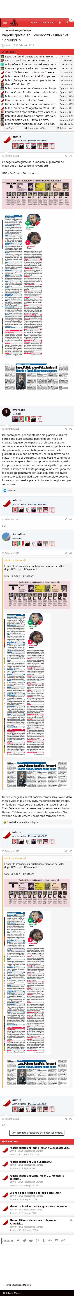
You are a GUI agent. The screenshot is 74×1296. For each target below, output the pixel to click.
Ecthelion (18, 534)
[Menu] (5, 22)
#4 (70, 553)
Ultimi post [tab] (8, 51)
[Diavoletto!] (15, 151)
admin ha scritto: (13, 560)
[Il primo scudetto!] (28, 424)
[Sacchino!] (46, 151)
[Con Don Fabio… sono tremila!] (34, 151)
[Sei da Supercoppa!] (40, 151)
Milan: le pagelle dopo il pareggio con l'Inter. (35, 1192)
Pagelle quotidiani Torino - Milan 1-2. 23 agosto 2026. (40, 1148)
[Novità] (59, 22)
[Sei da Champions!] (28, 151)
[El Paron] (21, 151)
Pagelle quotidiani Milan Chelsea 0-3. (31, 1161)
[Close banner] (71, 20)
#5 (70, 851)
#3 (70, 519)
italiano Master (13, 1293)
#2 (70, 428)
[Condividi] (66, 156)
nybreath (18, 410)
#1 (70, 155)
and (22, 822)
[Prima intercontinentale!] (51, 151)
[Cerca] (66, 22)
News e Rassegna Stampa (30, 1150)
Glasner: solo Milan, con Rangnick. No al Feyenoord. (40, 1206)
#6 (70, 1118)
